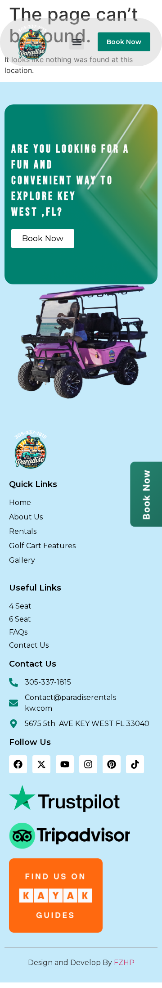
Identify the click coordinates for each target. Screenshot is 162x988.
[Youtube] (65, 764)
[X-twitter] (41, 764)
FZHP (124, 962)
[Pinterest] (112, 764)
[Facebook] (18, 764)
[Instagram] (88, 764)
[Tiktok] (135, 764)
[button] (76, 42)
